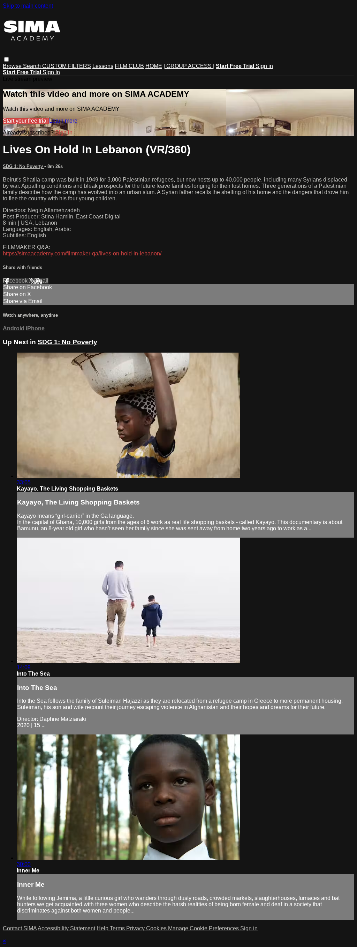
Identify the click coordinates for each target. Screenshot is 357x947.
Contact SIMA (20, 928)
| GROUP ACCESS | (189, 66)
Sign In (51, 72)
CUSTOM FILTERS (66, 66)
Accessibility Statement (66, 928)
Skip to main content (28, 6)
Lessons (102, 66)
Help (103, 928)
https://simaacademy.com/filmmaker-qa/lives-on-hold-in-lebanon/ (82, 253)
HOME (153, 66)
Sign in (264, 66)
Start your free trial (26, 121)
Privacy (136, 928)
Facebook (16, 281)
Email (41, 281)
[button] (6, 59)
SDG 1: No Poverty (23, 166)
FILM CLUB (129, 66)
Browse (13, 66)
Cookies (157, 928)
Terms (118, 928)
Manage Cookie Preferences (204, 928)
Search (32, 66)
